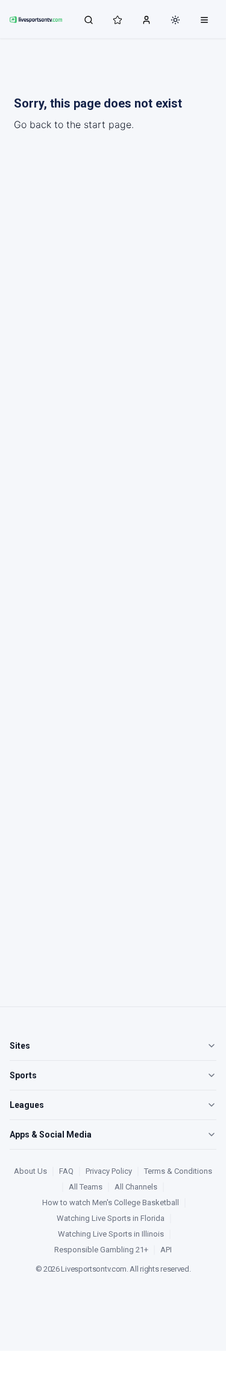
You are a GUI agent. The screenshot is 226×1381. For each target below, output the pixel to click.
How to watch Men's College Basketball (110, 1202)
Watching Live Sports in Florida (111, 1218)
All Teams (85, 1186)
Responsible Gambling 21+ (101, 1249)
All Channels (136, 1186)
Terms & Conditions (178, 1171)
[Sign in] (146, 19)
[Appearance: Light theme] (175, 20)
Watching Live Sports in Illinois (111, 1233)
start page (107, 124)
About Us (30, 1171)
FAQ (66, 1171)
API (166, 1249)
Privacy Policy (109, 1171)
